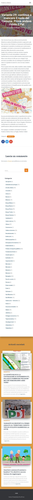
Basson (8, 196)
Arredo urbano (9, 187)
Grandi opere (9, 254)
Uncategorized (9, 322)
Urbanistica (11, 136)
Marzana (8, 264)
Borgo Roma (9, 209)
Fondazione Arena (10, 251)
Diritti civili (8, 236)
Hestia (10, 497)
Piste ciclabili (9, 285)
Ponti (7, 288)
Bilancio (8, 199)
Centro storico (9, 221)
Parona (7, 282)
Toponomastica (10, 319)
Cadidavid (8, 218)
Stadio (7, 309)
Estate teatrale (9, 245)
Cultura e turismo (10, 230)
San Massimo (9, 294)
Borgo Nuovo (9, 206)
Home (16, 493)
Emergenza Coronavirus (12, 242)
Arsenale (8, 190)
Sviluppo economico (11, 316)
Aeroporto (8, 181)
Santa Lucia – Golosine (12, 300)
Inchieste (8, 257)
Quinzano (8, 291)
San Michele (9, 297)
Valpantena (8, 328)
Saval (7, 303)
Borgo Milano (9, 203)
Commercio (9, 227)
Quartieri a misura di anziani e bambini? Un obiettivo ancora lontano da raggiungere (15, 472)
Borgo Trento (9, 212)
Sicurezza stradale (11, 306)
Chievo (7, 224)
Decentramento (10, 233)
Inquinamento (9, 261)
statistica (8, 312)
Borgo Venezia (9, 215)
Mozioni (8, 273)
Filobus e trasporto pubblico (13, 248)
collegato (9, 161)
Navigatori (8, 276)
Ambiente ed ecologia (11, 184)
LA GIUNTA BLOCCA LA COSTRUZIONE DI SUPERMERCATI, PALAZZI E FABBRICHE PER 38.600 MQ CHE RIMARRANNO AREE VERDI (16, 379)
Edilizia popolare (10, 239)
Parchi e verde (9, 279)
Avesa (7, 193)
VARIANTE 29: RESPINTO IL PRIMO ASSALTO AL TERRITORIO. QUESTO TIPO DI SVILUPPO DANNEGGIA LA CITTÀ (16, 426)
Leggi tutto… (23, 394)
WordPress (21, 497)
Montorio (8, 270)
